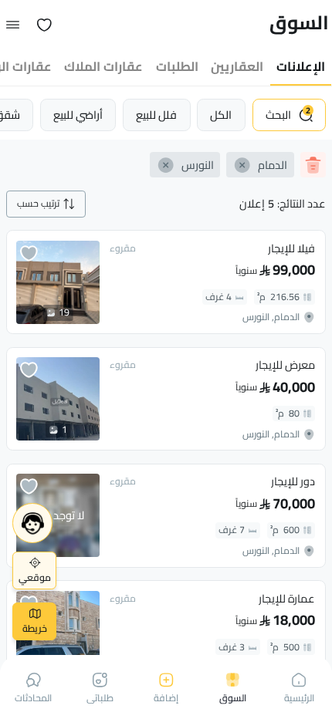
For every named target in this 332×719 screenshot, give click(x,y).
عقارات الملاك (103, 66)
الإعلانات (300, 66)
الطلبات (177, 66)
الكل (221, 114)
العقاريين (237, 66)
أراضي (78, 114)
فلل (156, 114)
